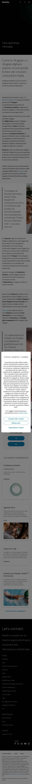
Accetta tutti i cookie (16, 419)
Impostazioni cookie (16, 428)
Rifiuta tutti (16, 423)
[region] (16, 392)
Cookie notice (22, 413)
